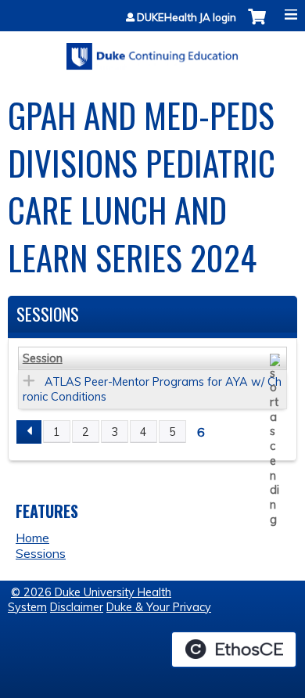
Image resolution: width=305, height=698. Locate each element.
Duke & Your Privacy (158, 607)
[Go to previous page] (28, 432)
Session (43, 358)
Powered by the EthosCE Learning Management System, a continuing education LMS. (233, 649)
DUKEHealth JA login (186, 18)
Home (32, 537)
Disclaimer (76, 607)
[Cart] (257, 24)
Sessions (41, 553)
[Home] (152, 50)
